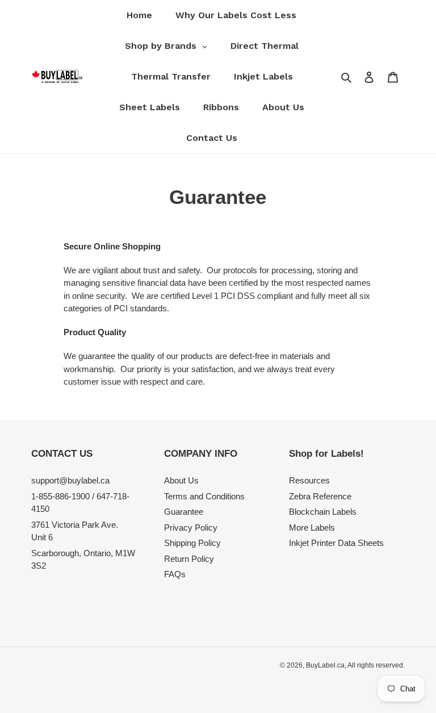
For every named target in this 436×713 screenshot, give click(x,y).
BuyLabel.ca (325, 665)
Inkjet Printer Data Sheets (336, 543)
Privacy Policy (190, 527)
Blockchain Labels (323, 511)
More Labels (312, 527)
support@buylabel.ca (70, 480)
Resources (309, 480)
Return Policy (189, 559)
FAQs (175, 574)
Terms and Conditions (204, 496)
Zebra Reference (320, 496)
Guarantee (183, 511)
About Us (181, 480)
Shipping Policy (192, 543)
